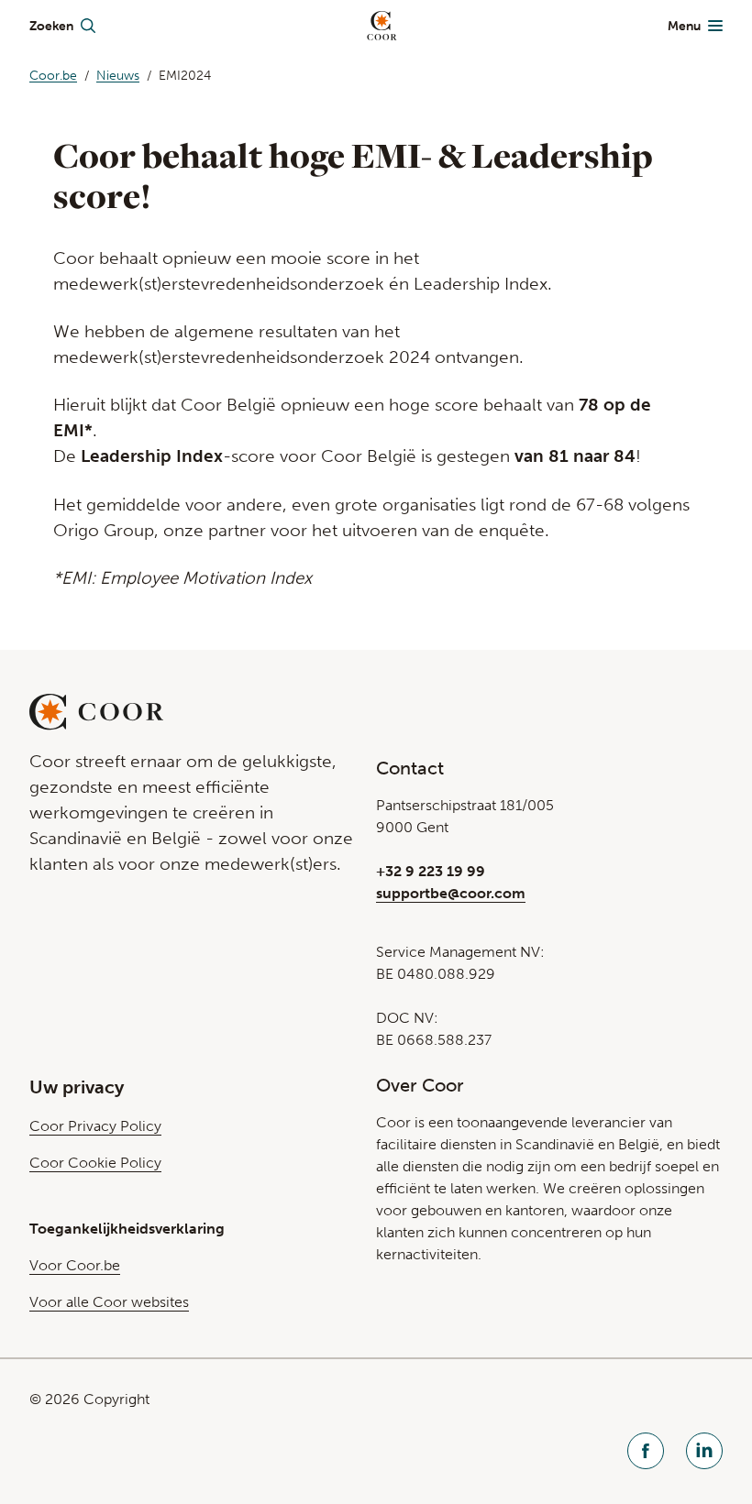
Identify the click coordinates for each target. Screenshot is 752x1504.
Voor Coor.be (74, 1265)
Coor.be (53, 75)
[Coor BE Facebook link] (645, 1454)
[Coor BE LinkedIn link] (704, 1454)
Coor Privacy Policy (95, 1126)
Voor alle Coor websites (109, 1302)
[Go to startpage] (382, 25)
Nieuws (117, 75)
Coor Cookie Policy (95, 1162)
